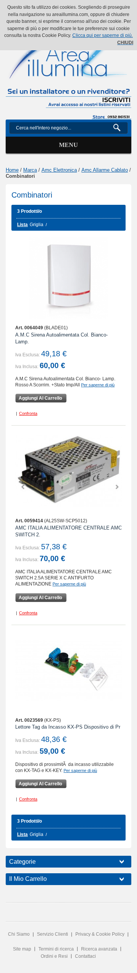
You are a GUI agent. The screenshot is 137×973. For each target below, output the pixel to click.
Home (12, 170)
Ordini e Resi (54, 956)
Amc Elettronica (59, 170)
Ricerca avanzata (99, 949)
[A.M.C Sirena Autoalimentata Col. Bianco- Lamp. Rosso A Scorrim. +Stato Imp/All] (68, 278)
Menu (68, 145)
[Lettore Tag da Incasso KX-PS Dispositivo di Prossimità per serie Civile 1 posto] (68, 670)
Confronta (28, 413)
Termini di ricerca (56, 949)
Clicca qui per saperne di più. (102, 35)
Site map (22, 949)
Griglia (36, 224)
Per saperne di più (98, 385)
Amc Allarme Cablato (104, 170)
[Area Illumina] (68, 52)
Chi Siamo (19, 934)
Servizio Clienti (52, 934)
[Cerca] (120, 127)
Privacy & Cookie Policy (99, 934)
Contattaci (85, 956)
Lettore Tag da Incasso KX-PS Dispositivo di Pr (67, 727)
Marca (30, 170)
